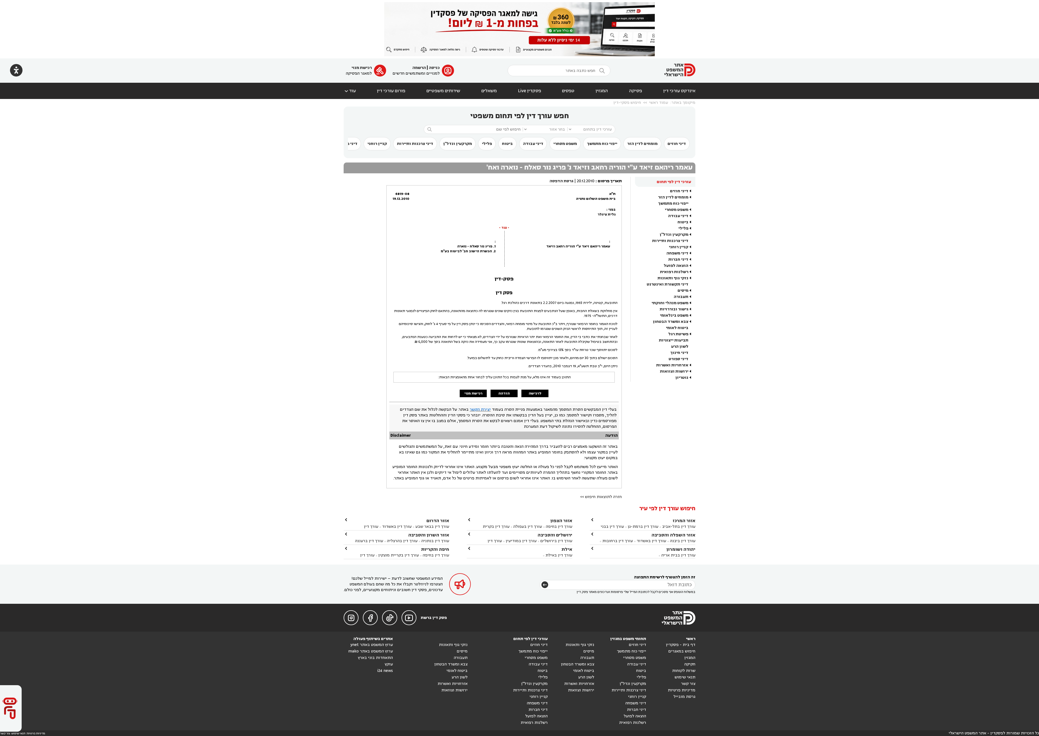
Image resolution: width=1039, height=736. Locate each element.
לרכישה (535, 393)
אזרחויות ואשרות (672, 365)
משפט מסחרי (565, 144)
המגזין (602, 91)
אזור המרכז (684, 521)
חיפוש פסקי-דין (627, 102)
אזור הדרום (437, 521)
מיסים (683, 290)
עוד (350, 91)
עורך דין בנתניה (435, 541)
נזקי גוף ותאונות (672, 278)
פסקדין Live (529, 91)
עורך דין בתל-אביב (678, 526)
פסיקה (635, 91)
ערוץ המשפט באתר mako (370, 651)
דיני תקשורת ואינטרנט (667, 284)
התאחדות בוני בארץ (375, 658)
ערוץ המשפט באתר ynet (371, 645)
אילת (566, 549)
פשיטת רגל (678, 334)
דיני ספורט (678, 359)
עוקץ (389, 664)
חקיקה (689, 664)
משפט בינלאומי (674, 315)
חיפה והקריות (435, 549)
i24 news (385, 671)
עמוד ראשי (658, 102)
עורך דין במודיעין (521, 541)
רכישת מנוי (361, 68)
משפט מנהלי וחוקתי (670, 303)
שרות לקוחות (683, 671)
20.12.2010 (585, 181)
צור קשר (688, 684)
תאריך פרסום (610, 181)
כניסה (434, 68)
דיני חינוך (679, 353)
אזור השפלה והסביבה (673, 535)
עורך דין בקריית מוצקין (398, 555)
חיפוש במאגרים (681, 651)
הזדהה (504, 393)
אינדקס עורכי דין (679, 91)
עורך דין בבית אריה (678, 555)
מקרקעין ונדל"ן (457, 144)
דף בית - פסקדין (680, 645)
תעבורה (681, 297)
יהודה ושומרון (680, 549)
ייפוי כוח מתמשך (602, 144)
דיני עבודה (533, 144)
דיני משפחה (677, 253)
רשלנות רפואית (674, 272)
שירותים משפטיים (443, 91)
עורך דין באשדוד (651, 541)
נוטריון (681, 377)
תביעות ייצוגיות (673, 340)
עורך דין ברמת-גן (643, 526)
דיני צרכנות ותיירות (415, 144)
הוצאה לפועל (676, 265)
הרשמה (419, 68)
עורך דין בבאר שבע (432, 526)
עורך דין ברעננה (369, 541)
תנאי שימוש (685, 677)
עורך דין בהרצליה (402, 541)
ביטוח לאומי (677, 328)
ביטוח (507, 144)
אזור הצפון (561, 521)
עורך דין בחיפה (559, 526)
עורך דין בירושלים (556, 541)
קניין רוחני (377, 144)
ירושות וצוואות (674, 371)
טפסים (568, 91)
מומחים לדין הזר (642, 144)
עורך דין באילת (558, 555)
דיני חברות (678, 259)
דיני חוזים (677, 144)
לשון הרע (679, 346)
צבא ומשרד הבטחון (670, 321)
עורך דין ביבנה (682, 541)
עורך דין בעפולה (527, 526)
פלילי (487, 144)
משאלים (489, 91)
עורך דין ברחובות (617, 541)
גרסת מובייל (684, 696)
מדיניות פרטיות (681, 690)
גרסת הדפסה (561, 181)
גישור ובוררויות (674, 309)
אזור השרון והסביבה (428, 535)
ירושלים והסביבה (555, 535)
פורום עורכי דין (391, 91)
